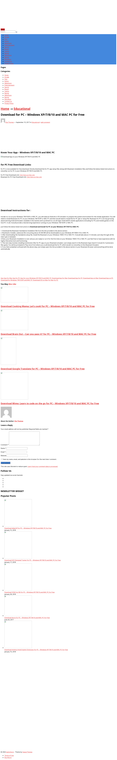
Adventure (8, 43)
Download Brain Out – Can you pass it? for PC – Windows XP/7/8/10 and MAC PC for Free (48, 333)
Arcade (6, 37)
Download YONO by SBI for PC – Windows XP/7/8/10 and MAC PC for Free (29, 592)
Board (6, 49)
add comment (45, 122)
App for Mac (8, 278)
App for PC (16, 278)
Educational (22, 109)
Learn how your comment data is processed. (43, 466)
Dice (5, 39)
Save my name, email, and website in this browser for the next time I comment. (29, 459)
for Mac (51, 280)
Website (3, 456)
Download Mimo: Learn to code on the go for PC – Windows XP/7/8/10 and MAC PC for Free (50, 403)
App (2, 278)
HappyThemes (27, 752)
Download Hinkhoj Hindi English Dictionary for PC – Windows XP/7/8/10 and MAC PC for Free (36, 650)
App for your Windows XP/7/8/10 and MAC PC (35, 278)
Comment (5, 445)
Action (6, 41)
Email (3, 452)
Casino (6, 51)
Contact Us (8, 61)
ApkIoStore (10, 752)
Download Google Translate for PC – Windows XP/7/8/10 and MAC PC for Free (43, 368)
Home (6, 35)
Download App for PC (75, 278)
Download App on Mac (90, 278)
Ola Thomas (9, 122)
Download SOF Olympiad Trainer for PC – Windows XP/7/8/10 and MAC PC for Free (32, 560)
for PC (56, 280)
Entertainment (9, 45)
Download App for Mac (60, 278)
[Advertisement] (55, 15)
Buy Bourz (8, 758)
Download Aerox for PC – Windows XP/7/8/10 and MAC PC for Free (27, 618)
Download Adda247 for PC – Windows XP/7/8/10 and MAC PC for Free (28, 528)
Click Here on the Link (27, 175)
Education (7, 59)
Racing (6, 53)
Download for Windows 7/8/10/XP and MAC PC (16, 280)
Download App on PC (106, 278)
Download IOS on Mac (40, 280)
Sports (6, 47)
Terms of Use (9, 755)
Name (3, 448)
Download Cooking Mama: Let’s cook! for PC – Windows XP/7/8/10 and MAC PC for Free (48, 306)
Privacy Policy (9, 63)
